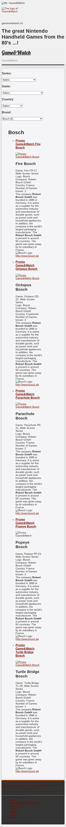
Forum (13, 808)
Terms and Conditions (14, 785)
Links (12, 814)
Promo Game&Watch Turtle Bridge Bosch (25, 650)
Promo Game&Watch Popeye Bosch (26, 523)
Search (13, 817)
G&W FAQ (15, 805)
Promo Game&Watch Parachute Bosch (28, 394)
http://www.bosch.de (27, 255)
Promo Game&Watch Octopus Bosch (26, 265)
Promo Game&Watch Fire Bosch (28, 144)
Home (12, 799)
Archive (13, 811)
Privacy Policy (37, 785)
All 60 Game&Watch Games (25, 802)
